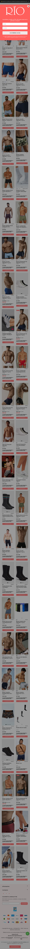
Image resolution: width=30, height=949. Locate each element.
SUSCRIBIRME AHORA (15, 33)
